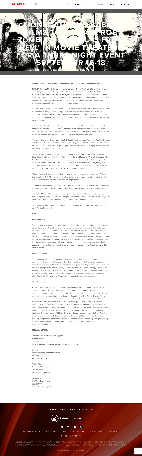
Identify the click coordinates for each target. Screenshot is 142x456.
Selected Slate (95, 4)
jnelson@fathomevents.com (43, 344)
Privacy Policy (85, 409)
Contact (126, 4)
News (113, 4)
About (78, 4)
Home (66, 4)
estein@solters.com (39, 358)
